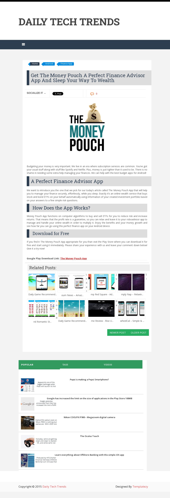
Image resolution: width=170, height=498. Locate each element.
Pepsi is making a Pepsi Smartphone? (89, 379)
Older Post (138, 332)
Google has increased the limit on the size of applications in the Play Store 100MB (89, 398)
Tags (65, 364)
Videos (108, 364)
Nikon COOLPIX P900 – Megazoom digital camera (89, 417)
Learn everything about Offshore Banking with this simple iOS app (89, 454)
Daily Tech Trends (69, 21)
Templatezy (140, 486)
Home (35, 63)
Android (49, 63)
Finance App (66, 63)
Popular (27, 364)
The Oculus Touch (89, 436)
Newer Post (118, 332)
